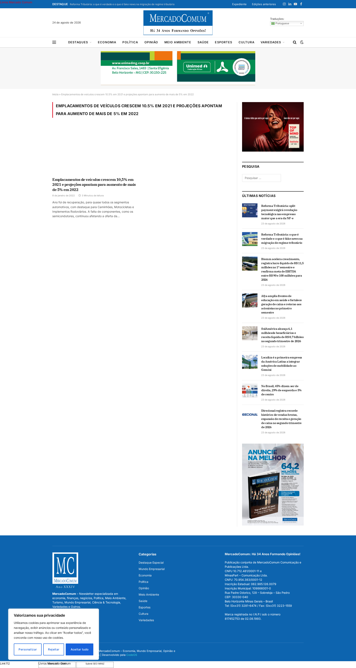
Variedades (271, 42)
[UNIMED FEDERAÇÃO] (178, 68)
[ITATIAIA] (273, 150)
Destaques (78, 42)
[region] (53, 634)
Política (130, 42)
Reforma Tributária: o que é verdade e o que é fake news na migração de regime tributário (122, 4)
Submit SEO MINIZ (94, 663)
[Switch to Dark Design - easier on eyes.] (301, 42)
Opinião (151, 42)
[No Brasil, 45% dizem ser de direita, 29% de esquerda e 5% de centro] (250, 391)
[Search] (294, 42)
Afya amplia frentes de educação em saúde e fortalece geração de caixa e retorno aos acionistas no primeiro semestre (281, 304)
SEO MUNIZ (19, 663)
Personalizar (28, 649)
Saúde (203, 42)
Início (55, 94)
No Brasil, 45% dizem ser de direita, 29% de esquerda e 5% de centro (281, 390)
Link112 (5, 663)
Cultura (246, 42)
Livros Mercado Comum (16, 2)
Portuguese (282, 23)
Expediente (239, 4)
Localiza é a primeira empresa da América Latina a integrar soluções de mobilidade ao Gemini (281, 364)
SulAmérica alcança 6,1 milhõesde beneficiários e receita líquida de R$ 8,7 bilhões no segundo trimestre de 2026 (282, 335)
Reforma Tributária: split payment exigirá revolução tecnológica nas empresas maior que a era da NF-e (279, 212)
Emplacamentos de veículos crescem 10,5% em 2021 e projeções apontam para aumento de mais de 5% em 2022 (94, 184)
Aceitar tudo (80, 649)
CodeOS (131, 654)
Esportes (223, 42)
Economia (107, 42)
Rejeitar (53, 649)
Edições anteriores (264, 4)
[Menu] (54, 42)
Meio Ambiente (177, 42)
